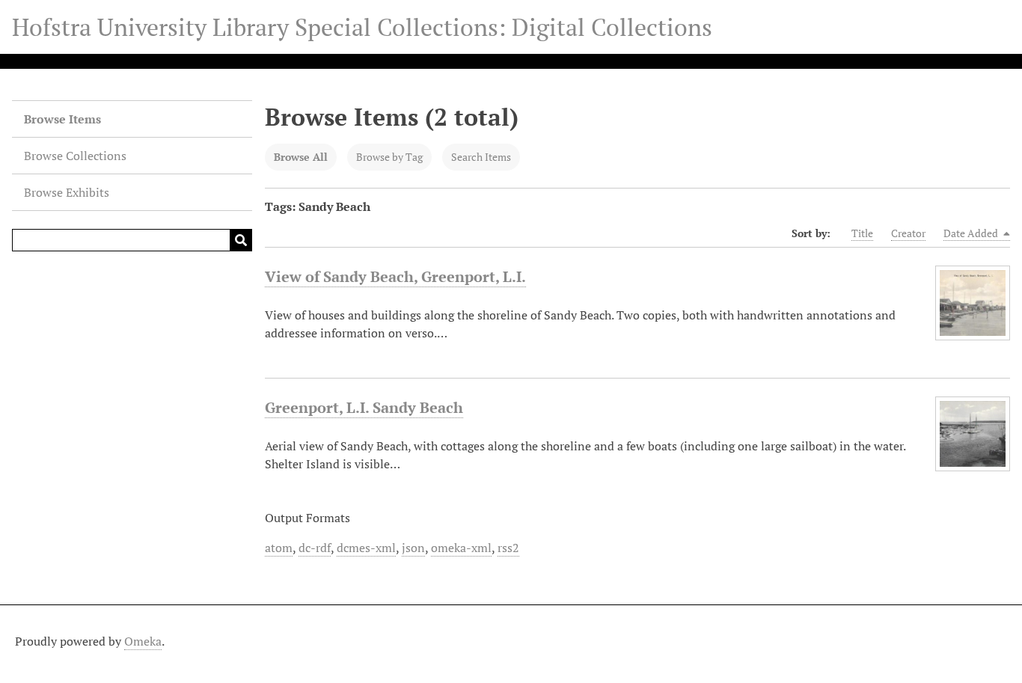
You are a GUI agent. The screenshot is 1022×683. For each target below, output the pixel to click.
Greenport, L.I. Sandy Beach (364, 407)
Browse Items (62, 119)
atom (279, 547)
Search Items (481, 157)
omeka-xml (461, 547)
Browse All (301, 157)
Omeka (143, 641)
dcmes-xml (366, 547)
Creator (908, 233)
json (413, 547)
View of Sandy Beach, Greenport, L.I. (395, 276)
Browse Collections (75, 155)
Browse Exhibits (66, 192)
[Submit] (241, 240)
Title (862, 233)
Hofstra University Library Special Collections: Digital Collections (362, 27)
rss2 (508, 547)
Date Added (971, 233)
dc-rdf (315, 547)
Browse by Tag (389, 157)
